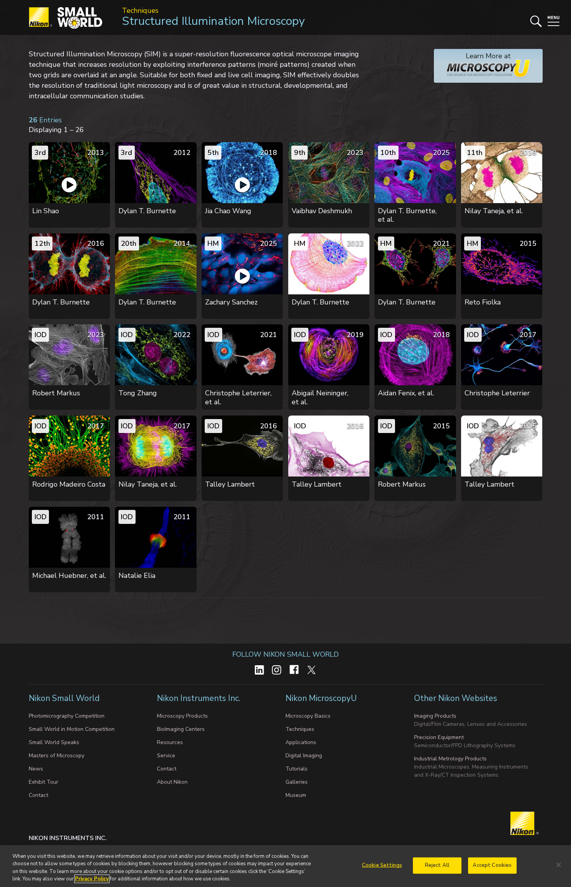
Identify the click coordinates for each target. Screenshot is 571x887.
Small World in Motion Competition (72, 729)
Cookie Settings (382, 865)
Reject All (437, 865)
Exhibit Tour (43, 782)
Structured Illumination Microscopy (213, 21)
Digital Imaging (304, 755)
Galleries (297, 782)
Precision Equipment (439, 737)
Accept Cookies (492, 865)
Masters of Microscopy (56, 755)
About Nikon (172, 782)
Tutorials (297, 768)
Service (166, 755)
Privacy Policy (92, 878)
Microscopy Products (182, 716)
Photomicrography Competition (66, 716)
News (36, 768)
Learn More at (472, 60)
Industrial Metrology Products (450, 758)
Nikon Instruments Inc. (199, 698)
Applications (301, 742)
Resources (170, 742)
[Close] (558, 864)
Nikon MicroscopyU (321, 698)
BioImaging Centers (181, 729)
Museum (296, 795)
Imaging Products (435, 716)
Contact (38, 795)
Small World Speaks (54, 742)
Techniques (140, 10)
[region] (285, 866)
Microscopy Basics (308, 716)
